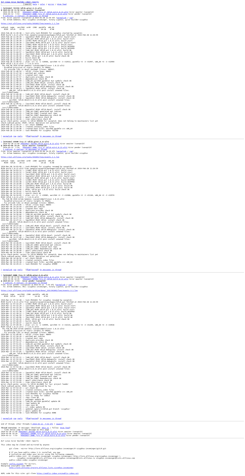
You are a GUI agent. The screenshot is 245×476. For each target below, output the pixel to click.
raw (70, 18)
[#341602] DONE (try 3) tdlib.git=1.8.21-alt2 (44, 14)
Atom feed (61, 4)
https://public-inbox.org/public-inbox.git (58, 473)
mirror (51, 4)
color (42, 4)
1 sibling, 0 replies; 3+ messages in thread (25, 149)
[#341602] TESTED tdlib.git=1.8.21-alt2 (39, 144)
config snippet (16, 464)
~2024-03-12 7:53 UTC (42, 424)
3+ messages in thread (50, 136)
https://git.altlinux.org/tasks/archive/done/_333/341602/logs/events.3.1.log (39, 290)
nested (35, 136)
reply (19, 136)
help (35, 4)
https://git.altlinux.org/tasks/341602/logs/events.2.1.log (30, 157)
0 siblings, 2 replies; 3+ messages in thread (25, 16)
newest (59, 424)
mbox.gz (45, 428)
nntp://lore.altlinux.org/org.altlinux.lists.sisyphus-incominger (41, 468)
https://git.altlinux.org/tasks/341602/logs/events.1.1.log (30, 23)
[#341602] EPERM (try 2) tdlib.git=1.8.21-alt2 (45, 12)
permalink (61, 18)
